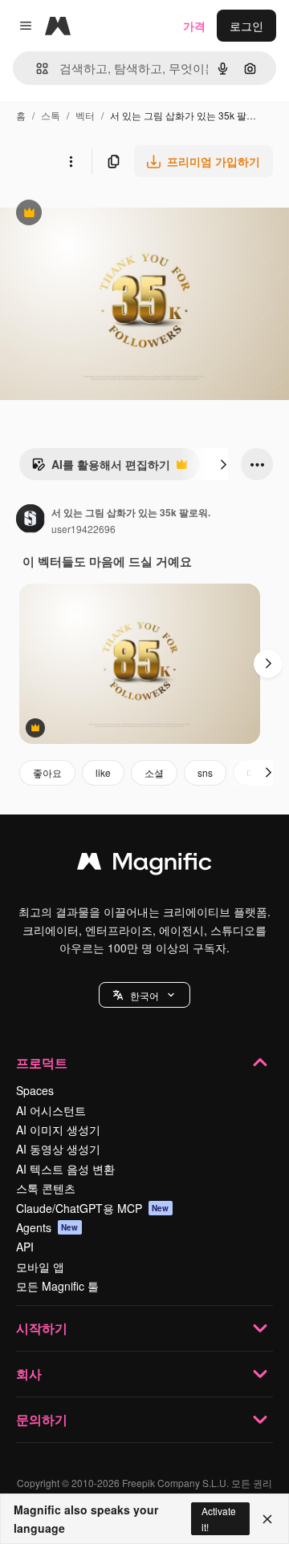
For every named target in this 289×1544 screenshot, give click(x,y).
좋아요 (47, 772)
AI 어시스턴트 (51, 1110)
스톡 (50, 115)
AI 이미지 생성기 (58, 1130)
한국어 (144, 995)
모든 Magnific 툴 (57, 1286)
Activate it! (218, 1518)
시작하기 (41, 1328)
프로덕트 (41, 1062)
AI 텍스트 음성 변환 (65, 1169)
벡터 (85, 115)
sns (205, 772)
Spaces (35, 1090)
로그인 (246, 26)
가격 (194, 26)
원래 (92, 214)
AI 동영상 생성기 (58, 1149)
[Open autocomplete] (36, 69)
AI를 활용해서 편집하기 (100, 468)
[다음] (223, 464)
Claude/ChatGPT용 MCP (92, 1208)
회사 (29, 1373)
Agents (47, 1227)
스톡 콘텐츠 (45, 1188)
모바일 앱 (40, 1267)
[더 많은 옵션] (71, 161)
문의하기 (41, 1419)
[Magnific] (144, 865)
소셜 (154, 772)
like (103, 772)
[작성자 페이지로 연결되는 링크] (30, 520)
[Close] (267, 1519)
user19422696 (83, 529)
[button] (144, 995)
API (25, 1247)
